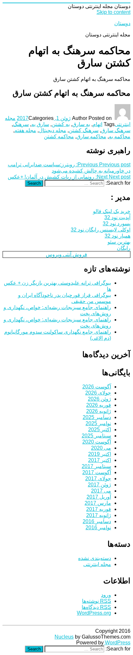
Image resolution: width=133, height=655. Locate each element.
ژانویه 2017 (98, 515)
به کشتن (61, 124)
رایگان (123, 248)
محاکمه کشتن (59, 136)
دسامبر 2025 (97, 417)
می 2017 (101, 491)
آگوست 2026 (96, 386)
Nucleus (64, 637)
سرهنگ (21, 124)
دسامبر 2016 (97, 521)
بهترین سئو (118, 242)
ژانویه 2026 (98, 411)
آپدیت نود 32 (117, 217)
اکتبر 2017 (99, 460)
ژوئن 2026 (99, 399)
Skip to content (113, 12)
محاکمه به (119, 136)
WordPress (117, 642)
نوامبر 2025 (98, 423)
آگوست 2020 (96, 442)
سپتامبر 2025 (96, 435)
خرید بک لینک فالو (111, 211)
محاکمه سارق (91, 136)
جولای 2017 (98, 478)
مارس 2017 (98, 503)
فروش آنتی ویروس (66, 254)
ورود (106, 595)
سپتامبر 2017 (96, 466)
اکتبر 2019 (99, 454)
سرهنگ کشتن (83, 130)
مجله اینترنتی (97, 564)
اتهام (97, 124)
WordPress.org (94, 613)
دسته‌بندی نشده (94, 558)
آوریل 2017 (99, 497)
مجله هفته (25, 130)
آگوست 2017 (96, 472)
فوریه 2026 (98, 405)
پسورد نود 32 (116, 223)
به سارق (81, 124)
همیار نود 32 (117, 236)
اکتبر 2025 (99, 429)
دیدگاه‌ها (96, 607)
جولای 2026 (98, 393)
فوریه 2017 (98, 509)
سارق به (40, 124)
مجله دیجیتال (52, 130)
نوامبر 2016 (98, 527)
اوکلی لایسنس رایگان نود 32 (100, 229)
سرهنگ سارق (115, 130)
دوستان (122, 23)
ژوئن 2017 (99, 484)
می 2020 (101, 448)
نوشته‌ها (96, 601)
